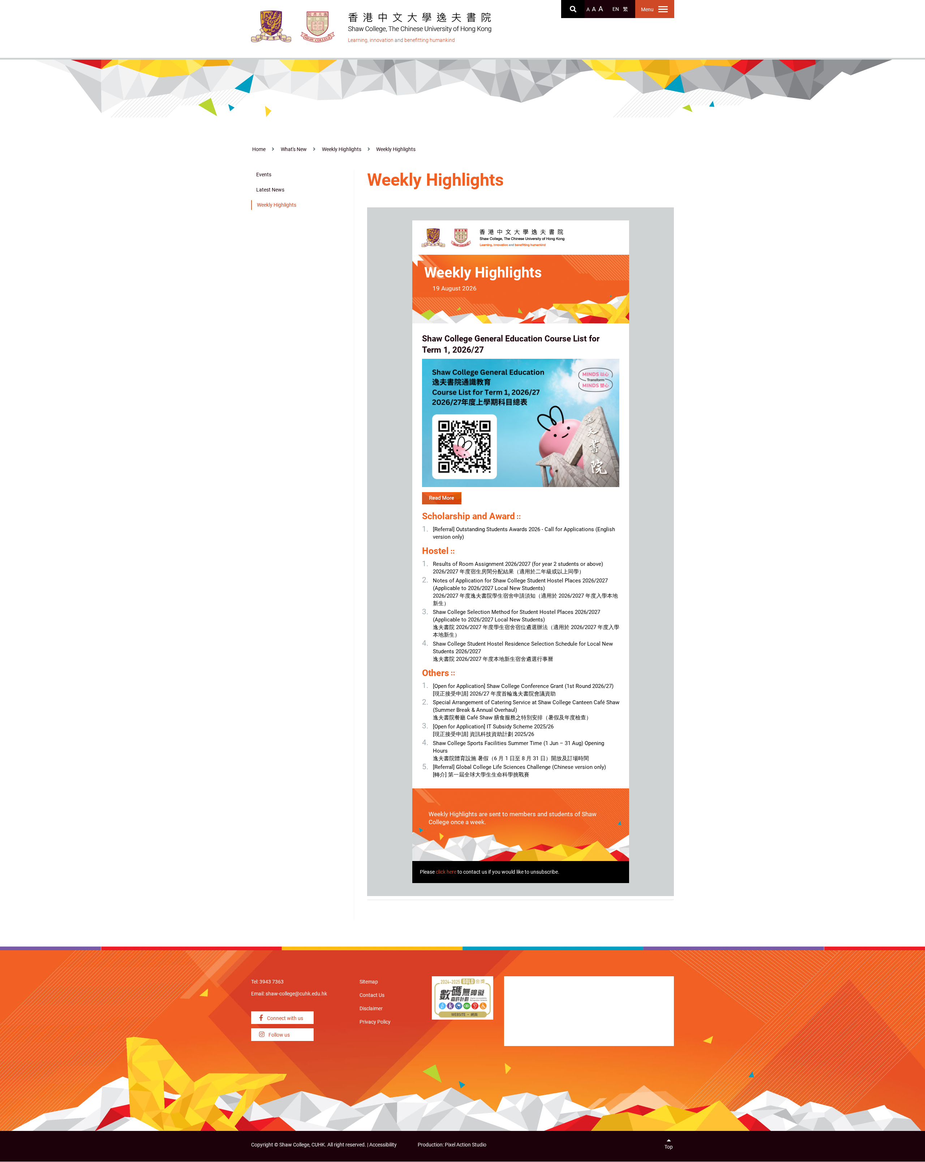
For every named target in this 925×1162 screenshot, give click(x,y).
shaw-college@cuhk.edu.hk (296, 994)
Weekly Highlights (341, 149)
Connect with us (284, 1018)
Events (263, 175)
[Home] (318, 26)
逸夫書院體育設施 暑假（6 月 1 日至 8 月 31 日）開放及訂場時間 (511, 758)
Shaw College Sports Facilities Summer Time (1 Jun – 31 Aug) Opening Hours (518, 747)
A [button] (588, 10)
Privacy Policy (375, 1022)
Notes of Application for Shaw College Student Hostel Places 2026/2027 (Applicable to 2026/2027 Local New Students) (520, 584)
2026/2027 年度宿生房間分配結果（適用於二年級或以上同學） (508, 571)
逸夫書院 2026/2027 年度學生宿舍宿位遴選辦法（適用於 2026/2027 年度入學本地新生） (526, 631)
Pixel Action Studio (465, 1145)
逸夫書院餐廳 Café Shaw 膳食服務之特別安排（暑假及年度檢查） (512, 717)
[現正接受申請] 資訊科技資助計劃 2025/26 (483, 734)
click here (446, 872)
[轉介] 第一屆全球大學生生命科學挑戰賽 (481, 774)
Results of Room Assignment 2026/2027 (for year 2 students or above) (518, 564)
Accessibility (383, 1145)
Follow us (278, 1035)
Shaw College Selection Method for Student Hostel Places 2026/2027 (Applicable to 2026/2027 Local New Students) (516, 616)
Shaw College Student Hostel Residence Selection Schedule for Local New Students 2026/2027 (523, 648)
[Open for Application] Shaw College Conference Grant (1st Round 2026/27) (523, 686)
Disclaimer (371, 1009)
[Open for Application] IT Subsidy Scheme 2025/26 (493, 726)
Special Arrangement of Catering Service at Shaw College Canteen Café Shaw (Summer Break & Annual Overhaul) (526, 706)
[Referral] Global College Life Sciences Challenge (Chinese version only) (519, 767)
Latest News (270, 190)
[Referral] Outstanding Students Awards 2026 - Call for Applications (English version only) (524, 533)
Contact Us (372, 995)
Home (259, 149)
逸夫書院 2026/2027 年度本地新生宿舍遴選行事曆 (493, 659)
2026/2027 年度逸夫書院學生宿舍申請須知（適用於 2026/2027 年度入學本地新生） (525, 600)
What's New (294, 149)
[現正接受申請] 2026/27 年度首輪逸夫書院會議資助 (494, 693)
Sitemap (369, 982)
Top (668, 1147)
